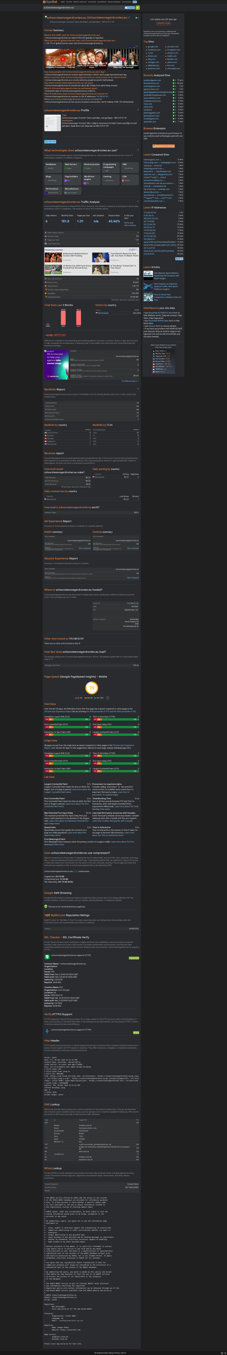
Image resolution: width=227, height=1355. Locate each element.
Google (58, 892)
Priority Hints (53, 193)
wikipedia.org (153, 65)
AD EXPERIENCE (101, 2)
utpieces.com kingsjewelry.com (158, 174)
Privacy (117, 1353)
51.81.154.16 (149, 215)
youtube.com (173, 47)
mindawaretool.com (152, 101)
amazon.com (172, 53)
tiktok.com (152, 56)
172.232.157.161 (150, 212)
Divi (68, 180)
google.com (153, 47)
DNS (52, 1104)
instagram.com (173, 50)
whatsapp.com (173, 68)
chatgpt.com (153, 62)
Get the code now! (163, 347)
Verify (58, 1014)
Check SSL (134, 958)
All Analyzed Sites (101, 1353)
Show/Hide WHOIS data (158, 321)
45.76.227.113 (149, 248)
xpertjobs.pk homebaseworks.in (158, 195)
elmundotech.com (151, 83)
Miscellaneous (72, 189)
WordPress (129, 168)
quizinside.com (150, 122)
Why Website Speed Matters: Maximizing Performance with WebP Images (166, 276)
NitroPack (109, 180)
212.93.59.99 (149, 254)
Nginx (69, 168)
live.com (170, 65)
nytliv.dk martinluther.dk (155, 186)
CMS (124, 164)
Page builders (71, 176)
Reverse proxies (92, 164)
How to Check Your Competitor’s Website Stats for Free (167, 297)
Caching (107, 176)
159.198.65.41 (149, 239)
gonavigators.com (151, 116)
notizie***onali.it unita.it (155, 177)
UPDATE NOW (163, 23)
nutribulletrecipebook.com (155, 95)
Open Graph (72, 193)
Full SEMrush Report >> (130, 381)
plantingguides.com (152, 113)
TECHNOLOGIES (126, 2)
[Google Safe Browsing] (45, 906)
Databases (51, 164)
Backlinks (54, 389)
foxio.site (148, 104)
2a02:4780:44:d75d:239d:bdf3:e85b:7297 (161, 242)
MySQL (50, 168)
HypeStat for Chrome (165, 146)
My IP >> (179, 259)
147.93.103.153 (150, 230)
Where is (73, 589)
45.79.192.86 (149, 221)
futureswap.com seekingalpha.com (160, 162)
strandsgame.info (151, 119)
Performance (52, 189)
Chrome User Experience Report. (58, 711)
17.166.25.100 (149, 233)
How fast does (75, 651)
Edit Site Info (50, 142)
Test (137, 1033)
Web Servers (71, 164)
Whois (53, 1168)
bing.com (152, 59)
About (123, 1353)
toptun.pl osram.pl (153, 165)
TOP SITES (69, 2)
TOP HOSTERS (92, 2)
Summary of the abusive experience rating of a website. (66, 563)
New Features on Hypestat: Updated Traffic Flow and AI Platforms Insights (166, 286)
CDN (124, 176)
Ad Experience (57, 521)
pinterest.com (154, 68)
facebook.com (154, 50)
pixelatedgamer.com (152, 80)
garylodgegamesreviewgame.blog (158, 92)
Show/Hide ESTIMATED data (160, 313)
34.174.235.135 (150, 236)
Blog (111, 1353)
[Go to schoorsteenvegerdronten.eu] (129, 18)
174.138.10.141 (102, 96)
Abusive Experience (61, 558)
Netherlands (103, 313)
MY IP (134, 2)
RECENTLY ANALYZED (79, 2)
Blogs (48, 176)
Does (77, 853)
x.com (150, 53)
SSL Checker (66, 937)
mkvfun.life (148, 107)
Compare (130, 8)
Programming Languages (109, 165)
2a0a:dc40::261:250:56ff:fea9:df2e (159, 251)
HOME (63, 2)
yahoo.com (172, 62)
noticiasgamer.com (152, 86)
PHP (107, 171)
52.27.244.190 (150, 224)
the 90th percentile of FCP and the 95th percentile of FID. (111, 711)
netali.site (148, 110)
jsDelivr (127, 180)
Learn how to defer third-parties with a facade (112, 821)
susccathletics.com (152, 98)
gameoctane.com (151, 89)
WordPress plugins (89, 177)
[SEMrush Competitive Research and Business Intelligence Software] (55, 335)
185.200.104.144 (151, 218)
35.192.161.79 (149, 227)
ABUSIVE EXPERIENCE (114, 2)
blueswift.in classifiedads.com (157, 171)
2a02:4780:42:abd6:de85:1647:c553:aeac (161, 245)
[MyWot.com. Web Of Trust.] (47, 915)
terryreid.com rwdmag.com (156, 189)
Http (52, 1040)
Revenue (54, 453)
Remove (151, 326)
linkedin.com (172, 59)
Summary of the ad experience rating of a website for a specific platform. (73, 526)
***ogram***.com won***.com (158, 198)
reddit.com (172, 56)
